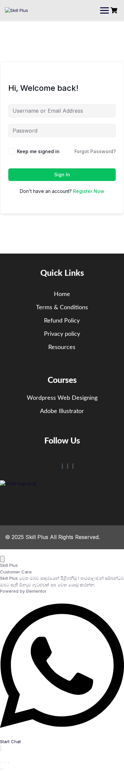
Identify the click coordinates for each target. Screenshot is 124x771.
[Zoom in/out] (0, 762)
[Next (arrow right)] (3, 769)
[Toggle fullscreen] (3, 762)
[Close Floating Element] (2, 559)
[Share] (6, 762)
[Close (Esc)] (8, 762)
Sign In (62, 174)
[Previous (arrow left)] (0, 769)
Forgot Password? (95, 151)
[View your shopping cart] (114, 10)
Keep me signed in (38, 151)
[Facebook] (62, 466)
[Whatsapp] (73, 466)
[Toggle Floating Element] (0, 748)
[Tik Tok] (67, 466)
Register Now (88, 191)
